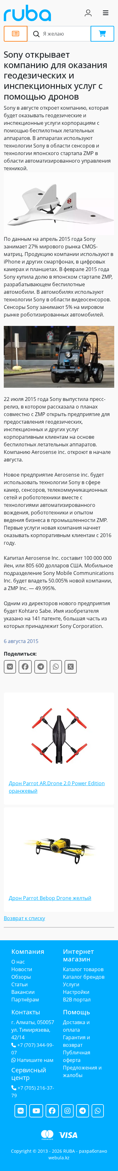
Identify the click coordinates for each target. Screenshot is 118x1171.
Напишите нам (34, 1060)
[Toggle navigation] (105, 13)
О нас (18, 961)
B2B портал (77, 999)
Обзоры (21, 976)
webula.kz (59, 1158)
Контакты (25, 1012)
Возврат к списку (24, 918)
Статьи (19, 984)
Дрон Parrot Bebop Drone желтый (50, 898)
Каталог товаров (83, 969)
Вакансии (23, 991)
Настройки (76, 991)
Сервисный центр (28, 1074)
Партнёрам (25, 999)
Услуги (71, 984)
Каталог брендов (83, 976)
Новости (21, 969)
